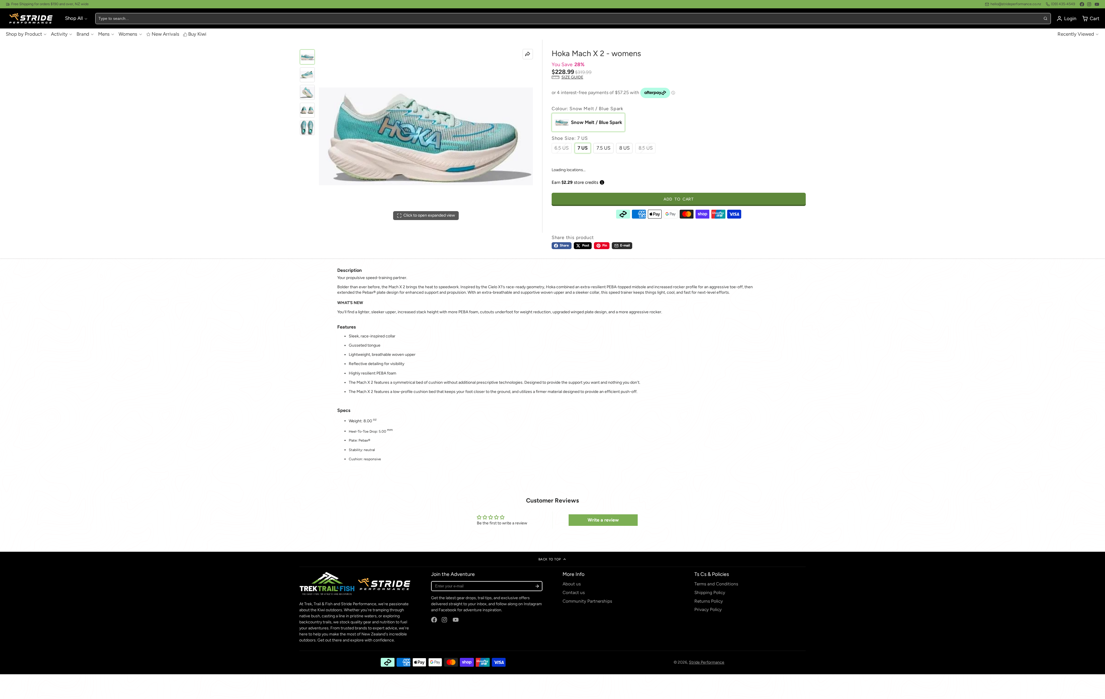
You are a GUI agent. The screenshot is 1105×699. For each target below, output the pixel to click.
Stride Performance (706, 662)
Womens (128, 34)
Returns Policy (708, 601)
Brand (83, 34)
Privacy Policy (708, 609)
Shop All (74, 18)
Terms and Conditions (716, 584)
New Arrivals (165, 34)
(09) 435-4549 (1063, 4)
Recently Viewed (1076, 34)
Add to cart (679, 199)
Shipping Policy (709, 592)
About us (572, 584)
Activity (59, 34)
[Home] (32, 18)
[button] (569, 77)
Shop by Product (24, 34)
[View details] (355, 583)
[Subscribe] (537, 586)
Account (1066, 19)
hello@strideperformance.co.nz (1015, 4)
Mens (104, 34)
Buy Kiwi (197, 34)
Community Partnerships (587, 601)
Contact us (574, 592)
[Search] (1045, 18)
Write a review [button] (603, 520)
